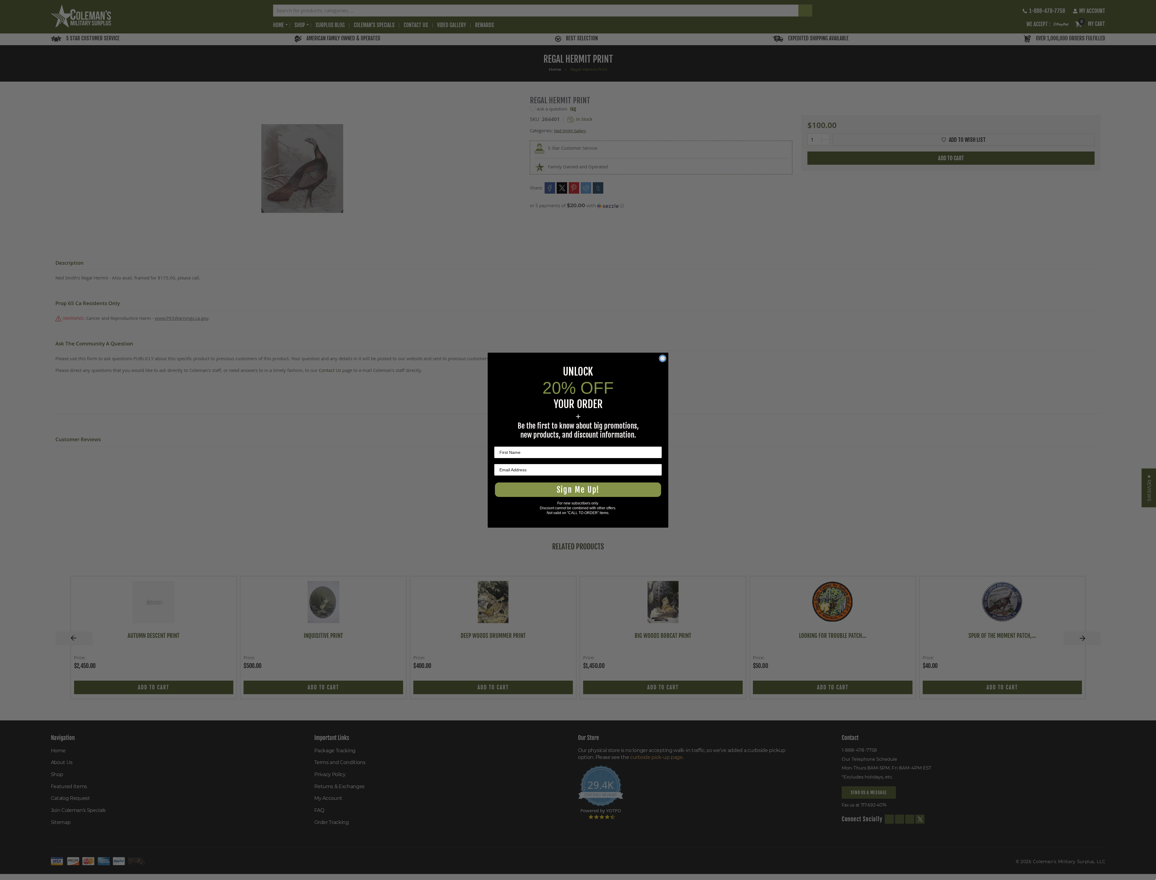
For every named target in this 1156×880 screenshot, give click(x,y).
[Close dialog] (662, 358)
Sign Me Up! (578, 490)
